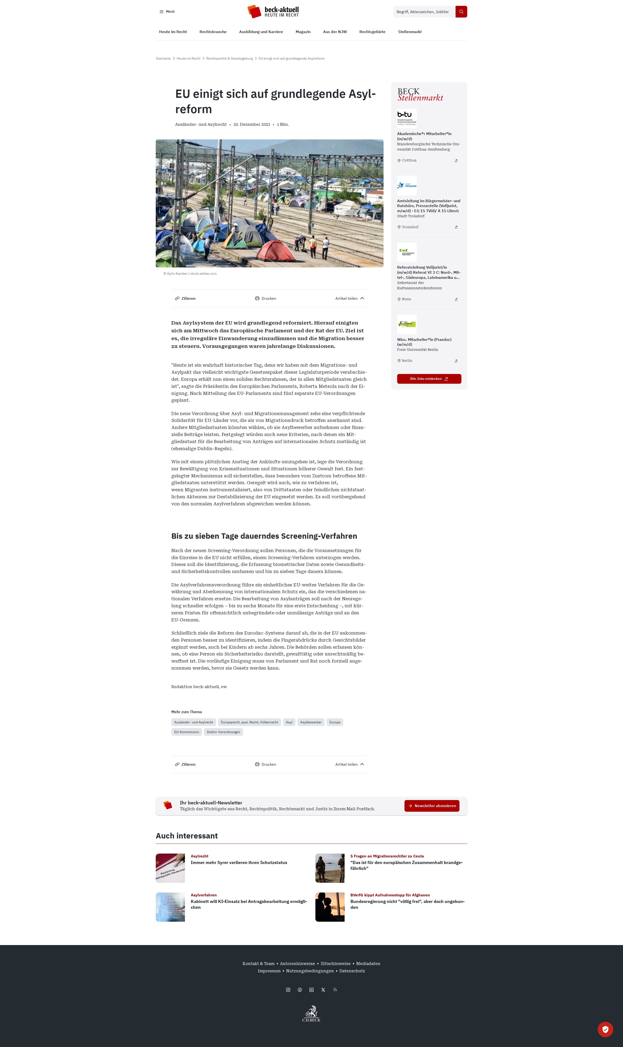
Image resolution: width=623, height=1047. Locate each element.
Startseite (163, 58)
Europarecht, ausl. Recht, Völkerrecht (249, 722)
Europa (335, 722)
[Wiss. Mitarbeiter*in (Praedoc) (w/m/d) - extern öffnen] (456, 360)
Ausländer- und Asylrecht (193, 722)
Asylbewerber (311, 722)
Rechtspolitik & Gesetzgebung (229, 58)
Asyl (289, 722)
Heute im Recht (189, 58)
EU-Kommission (186, 732)
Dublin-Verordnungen (223, 732)
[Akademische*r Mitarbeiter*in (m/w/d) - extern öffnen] (456, 160)
